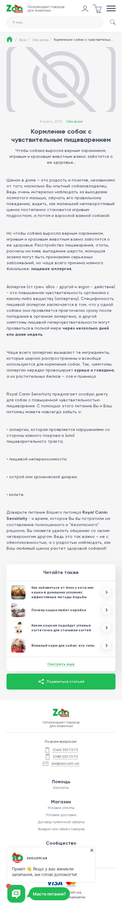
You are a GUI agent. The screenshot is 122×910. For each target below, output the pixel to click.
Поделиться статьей (65, 681)
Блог (24, 39)
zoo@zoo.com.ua (65, 763)
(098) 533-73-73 (65, 757)
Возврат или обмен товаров (61, 829)
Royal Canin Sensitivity (29, 394)
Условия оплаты (61, 808)
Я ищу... (18, 22)
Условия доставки (61, 815)
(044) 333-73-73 (65, 750)
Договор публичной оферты (61, 822)
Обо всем (42, 39)
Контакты (61, 788)
